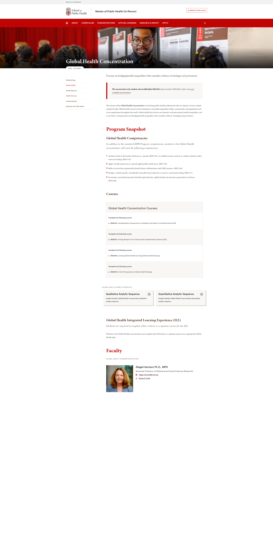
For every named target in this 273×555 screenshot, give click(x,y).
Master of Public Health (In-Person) (115, 11)
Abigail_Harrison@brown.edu (148, 375)
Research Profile (144, 378)
